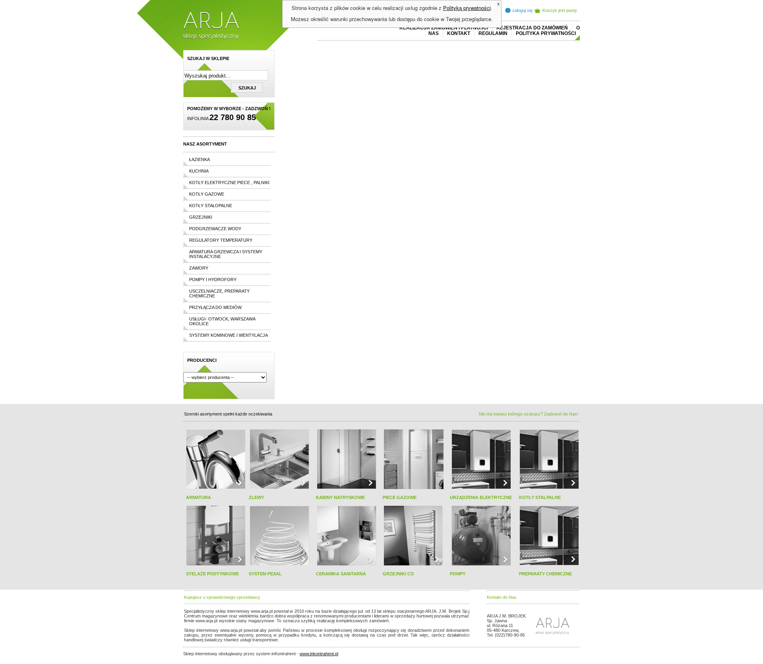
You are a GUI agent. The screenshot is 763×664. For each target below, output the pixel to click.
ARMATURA (198, 497)
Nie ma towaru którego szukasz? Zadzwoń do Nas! (528, 414)
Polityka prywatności (546, 33)
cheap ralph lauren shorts (220, 625)
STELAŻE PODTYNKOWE (212, 573)
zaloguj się (522, 10)
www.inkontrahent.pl (319, 653)
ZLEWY (256, 497)
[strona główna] (211, 38)
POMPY (457, 573)
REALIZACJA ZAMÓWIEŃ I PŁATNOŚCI (443, 28)
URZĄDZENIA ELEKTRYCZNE (481, 497)
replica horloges (295, 639)
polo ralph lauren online (413, 620)
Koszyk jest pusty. (560, 10)
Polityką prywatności (467, 8)
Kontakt (458, 33)
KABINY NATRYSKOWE (340, 497)
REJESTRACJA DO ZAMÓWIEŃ (532, 28)
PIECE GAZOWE (399, 497)
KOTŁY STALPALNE (540, 497)
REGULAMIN (492, 33)
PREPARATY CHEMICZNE (545, 573)
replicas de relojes (263, 625)
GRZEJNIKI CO (398, 573)
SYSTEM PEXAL (265, 573)
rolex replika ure (327, 639)
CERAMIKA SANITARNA (341, 573)
